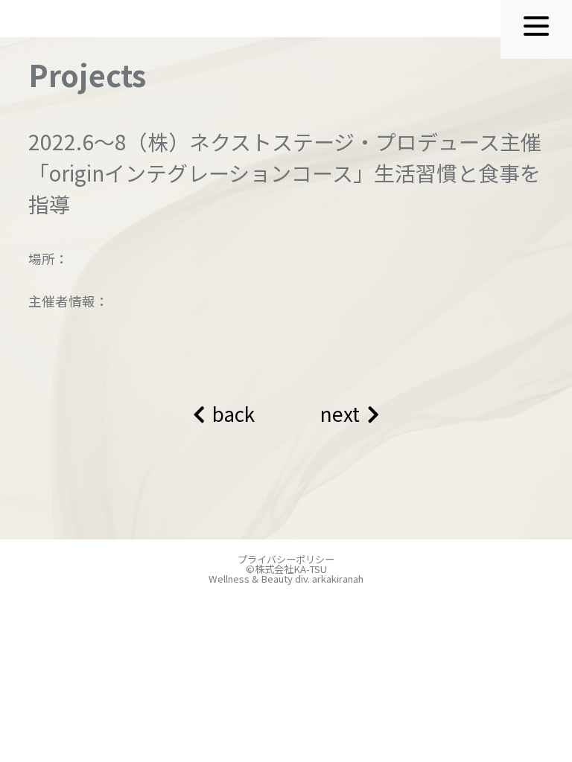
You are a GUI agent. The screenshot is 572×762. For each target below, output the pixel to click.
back (233, 414)
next (340, 414)
